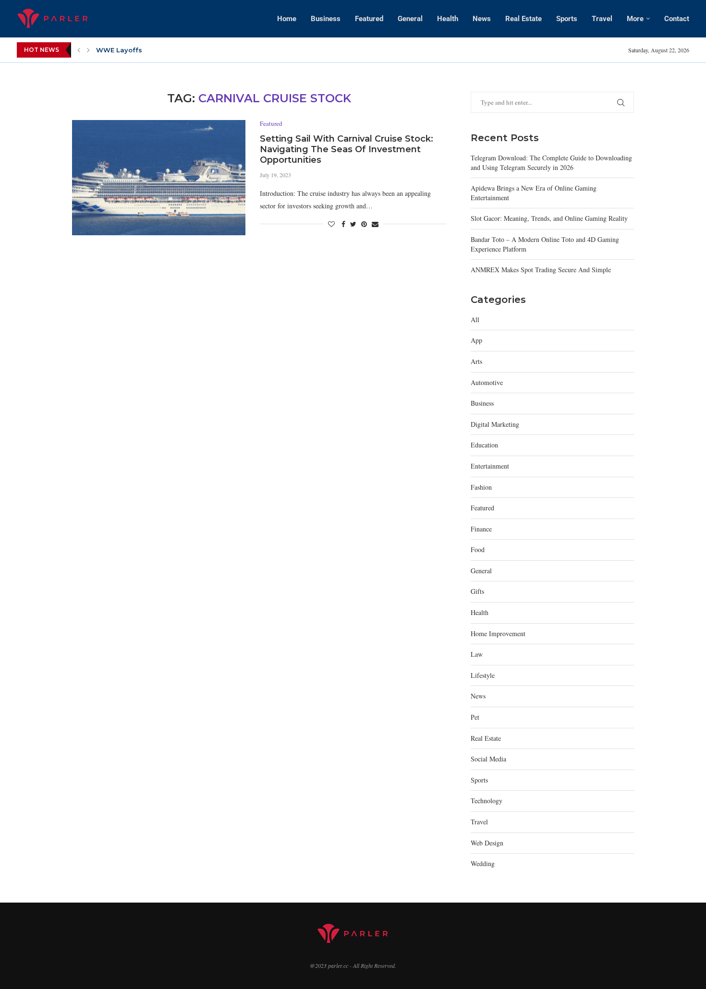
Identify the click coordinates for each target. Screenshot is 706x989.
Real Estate (523, 18)
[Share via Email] (375, 224)
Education (484, 444)
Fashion (481, 487)
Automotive (487, 382)
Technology (486, 800)
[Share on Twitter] (353, 224)
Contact (676, 18)
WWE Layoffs (119, 50)
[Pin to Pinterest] (364, 224)
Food (478, 549)
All (475, 319)
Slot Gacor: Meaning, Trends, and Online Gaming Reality (549, 218)
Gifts (477, 591)
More (635, 18)
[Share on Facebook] (343, 224)
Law (477, 654)
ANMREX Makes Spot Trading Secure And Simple (541, 269)
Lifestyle (483, 675)
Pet (475, 717)
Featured (369, 18)
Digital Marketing (495, 424)
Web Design (487, 842)
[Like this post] (331, 224)
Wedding (483, 863)
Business (326, 18)
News (482, 18)
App (476, 340)
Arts (476, 361)
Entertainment (490, 465)
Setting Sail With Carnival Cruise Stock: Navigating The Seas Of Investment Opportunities (346, 149)
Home (286, 18)
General (410, 18)
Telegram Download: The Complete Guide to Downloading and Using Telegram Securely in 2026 (551, 162)
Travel (602, 18)
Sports (566, 18)
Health (447, 18)
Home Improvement (498, 633)
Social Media (488, 758)
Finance (481, 528)
